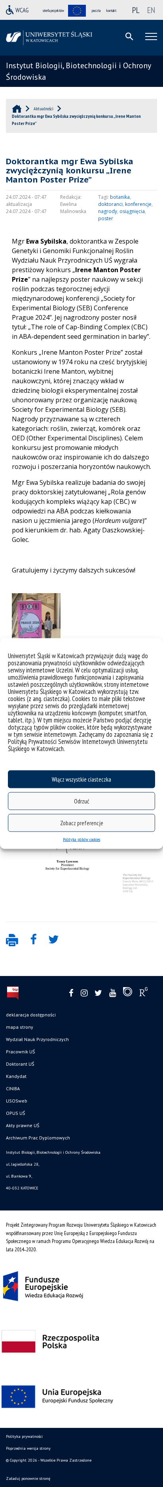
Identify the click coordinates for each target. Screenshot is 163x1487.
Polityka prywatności (24, 1436)
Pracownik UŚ (20, 1052)
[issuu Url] (127, 993)
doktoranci (110, 204)
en (151, 9)
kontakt (111, 10)
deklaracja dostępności (31, 1015)
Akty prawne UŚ (22, 1125)
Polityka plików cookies (81, 839)
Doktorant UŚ (20, 1064)
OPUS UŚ (15, 1113)
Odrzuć (81, 801)
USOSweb (16, 1101)
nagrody (107, 211)
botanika (120, 197)
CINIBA (13, 1088)
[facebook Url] (71, 993)
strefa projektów (53, 10)
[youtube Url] (112, 993)
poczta (96, 10)
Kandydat (16, 1076)
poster (105, 218)
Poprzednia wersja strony (28, 1448)
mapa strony (19, 1027)
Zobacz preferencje (81, 822)
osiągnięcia (132, 211)
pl (136, 9)
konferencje (138, 204)
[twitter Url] (98, 993)
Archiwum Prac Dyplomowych (38, 1138)
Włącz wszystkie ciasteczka (81, 779)
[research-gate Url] (143, 993)
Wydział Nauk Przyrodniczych (37, 1039)
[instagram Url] (84, 993)
